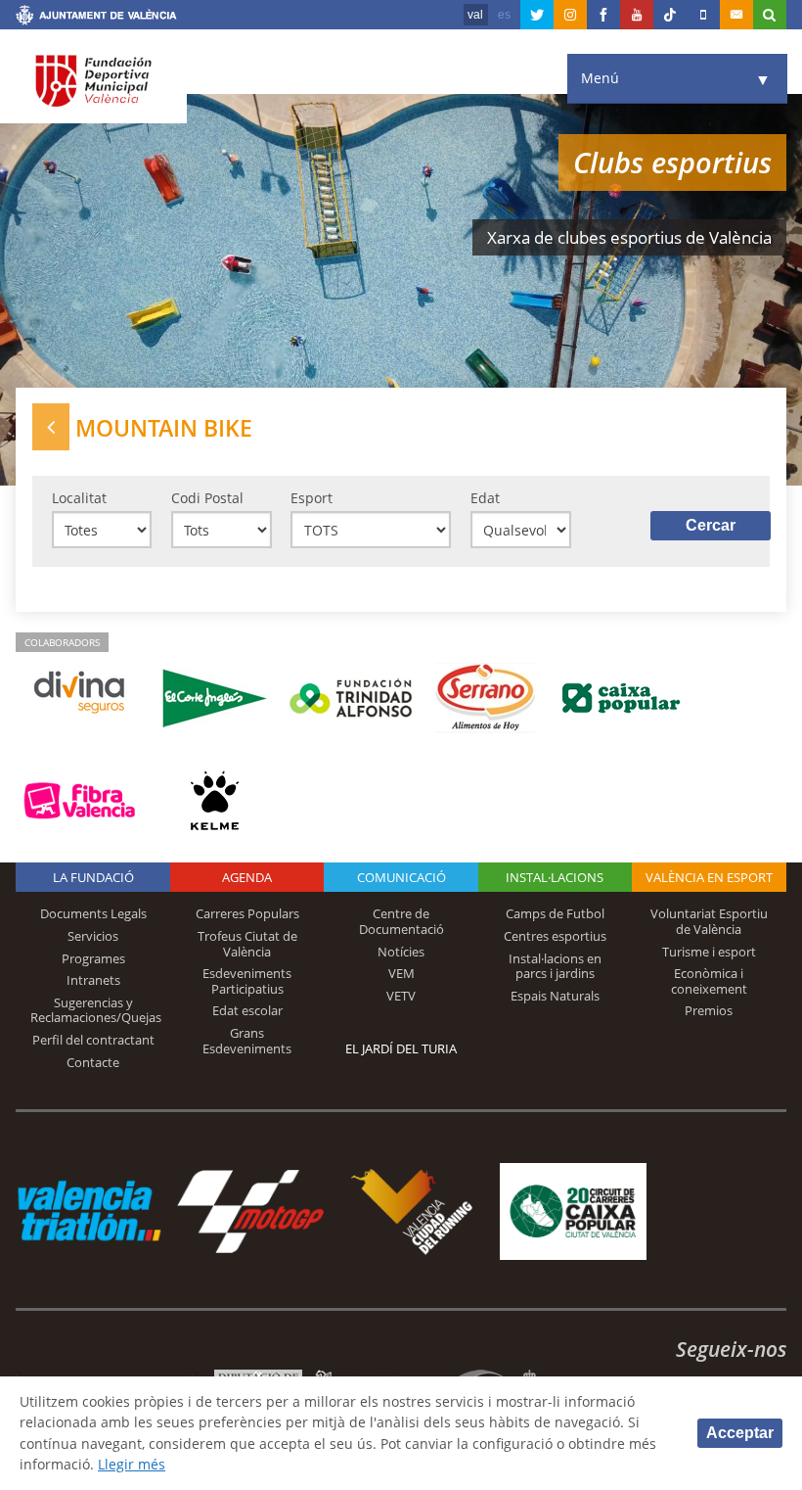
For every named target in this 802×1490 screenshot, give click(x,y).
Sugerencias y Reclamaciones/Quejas (95, 1010)
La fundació (93, 877)
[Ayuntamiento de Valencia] (96, 17)
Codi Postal (207, 498)
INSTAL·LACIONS (554, 877)
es (504, 15)
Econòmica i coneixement (709, 981)
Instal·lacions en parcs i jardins (555, 966)
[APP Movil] (703, 14)
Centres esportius (555, 936)
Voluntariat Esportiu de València (709, 921)
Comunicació (401, 877)
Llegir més (131, 1464)
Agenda (247, 877)
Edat (485, 498)
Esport (311, 498)
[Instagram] (570, 14)
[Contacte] (736, 14)
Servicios (92, 936)
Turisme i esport (709, 951)
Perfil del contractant (93, 1039)
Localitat (79, 498)
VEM (401, 973)
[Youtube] (636, 14)
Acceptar (740, 1432)
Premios (709, 1010)
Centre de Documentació (401, 921)
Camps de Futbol (555, 913)
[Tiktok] (670, 14)
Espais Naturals (555, 995)
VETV (401, 995)
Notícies (401, 951)
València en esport (709, 877)
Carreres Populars (247, 913)
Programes (93, 958)
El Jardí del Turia (401, 1048)
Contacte (93, 1062)
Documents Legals (93, 913)
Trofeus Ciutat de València (247, 943)
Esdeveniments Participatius (246, 981)
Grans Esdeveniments (246, 1040)
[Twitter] (537, 14)
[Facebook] (603, 14)
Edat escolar (247, 1010)
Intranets (93, 980)
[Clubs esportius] (50, 426)
